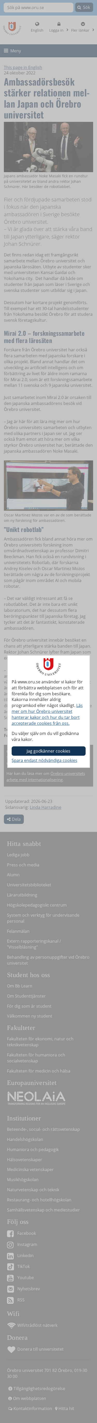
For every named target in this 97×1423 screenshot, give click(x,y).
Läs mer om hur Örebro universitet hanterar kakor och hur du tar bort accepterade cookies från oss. (47, 714)
